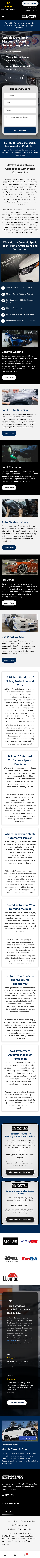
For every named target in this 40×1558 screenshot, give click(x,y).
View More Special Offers (20, 1172)
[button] (25, 1555)
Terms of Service (28, 1521)
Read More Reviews (16, 1403)
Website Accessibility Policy (20, 1533)
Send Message (20, 130)
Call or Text (12, 78)
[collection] (15, 1555)
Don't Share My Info (20, 1525)
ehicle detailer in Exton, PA (17, 716)
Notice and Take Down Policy (20, 1529)
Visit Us (29, 78)
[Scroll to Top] (36, 1546)
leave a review (12, 1340)
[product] (5, 1554)
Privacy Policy (11, 1521)
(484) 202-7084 (32, 10)
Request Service (30, 3)
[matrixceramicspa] (29, 16)
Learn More (9, 377)
